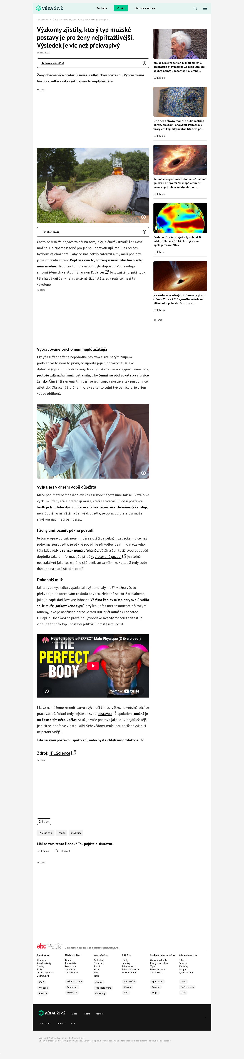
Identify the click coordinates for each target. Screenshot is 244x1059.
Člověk (121, 8)
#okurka (156, 987)
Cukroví (182, 960)
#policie (43, 993)
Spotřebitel (70, 969)
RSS (73, 1023)
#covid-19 (72, 992)
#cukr (183, 992)
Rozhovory (70, 966)
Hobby (125, 960)
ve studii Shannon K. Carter (83, 272)
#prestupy (100, 993)
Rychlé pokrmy (186, 972)
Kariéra (86, 1013)
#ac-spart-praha (103, 987)
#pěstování (129, 981)
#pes (126, 992)
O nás (74, 1013)
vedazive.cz (42, 19)
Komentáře (70, 963)
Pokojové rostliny (159, 963)
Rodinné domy (129, 972)
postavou (104, 713)
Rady (39, 969)
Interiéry (126, 963)
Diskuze (64, 850)
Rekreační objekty (130, 969)
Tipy (152, 966)
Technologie (71, 972)
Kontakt (99, 1013)
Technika (102, 8)
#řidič (41, 982)
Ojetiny (40, 966)
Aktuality (41, 960)
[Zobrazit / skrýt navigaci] (205, 8)
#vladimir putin (74, 981)
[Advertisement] (93, 116)
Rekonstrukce (128, 966)
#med (183, 981)
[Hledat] (195, 8)
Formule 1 (99, 963)
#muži (61, 832)
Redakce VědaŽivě (52, 63)
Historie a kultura (145, 8)
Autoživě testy (44, 963)
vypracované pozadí (106, 556)
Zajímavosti (43, 975)
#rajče (155, 992)
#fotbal (99, 982)
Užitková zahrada (158, 969)
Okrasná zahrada (158, 960)
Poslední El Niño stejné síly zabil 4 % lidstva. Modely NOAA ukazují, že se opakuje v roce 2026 (177, 241)
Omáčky (183, 963)
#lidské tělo (45, 832)
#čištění (127, 987)
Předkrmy (183, 966)
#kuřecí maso (187, 987)
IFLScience (59, 753)
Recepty (182, 969)
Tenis (96, 975)
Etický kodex (45, 1023)
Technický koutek (45, 972)
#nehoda (43, 987)
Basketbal (99, 960)
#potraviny (72, 987)
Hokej (96, 969)
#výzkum (76, 832)
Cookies (61, 1023)
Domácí (69, 960)
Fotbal (97, 966)
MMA (96, 972)
